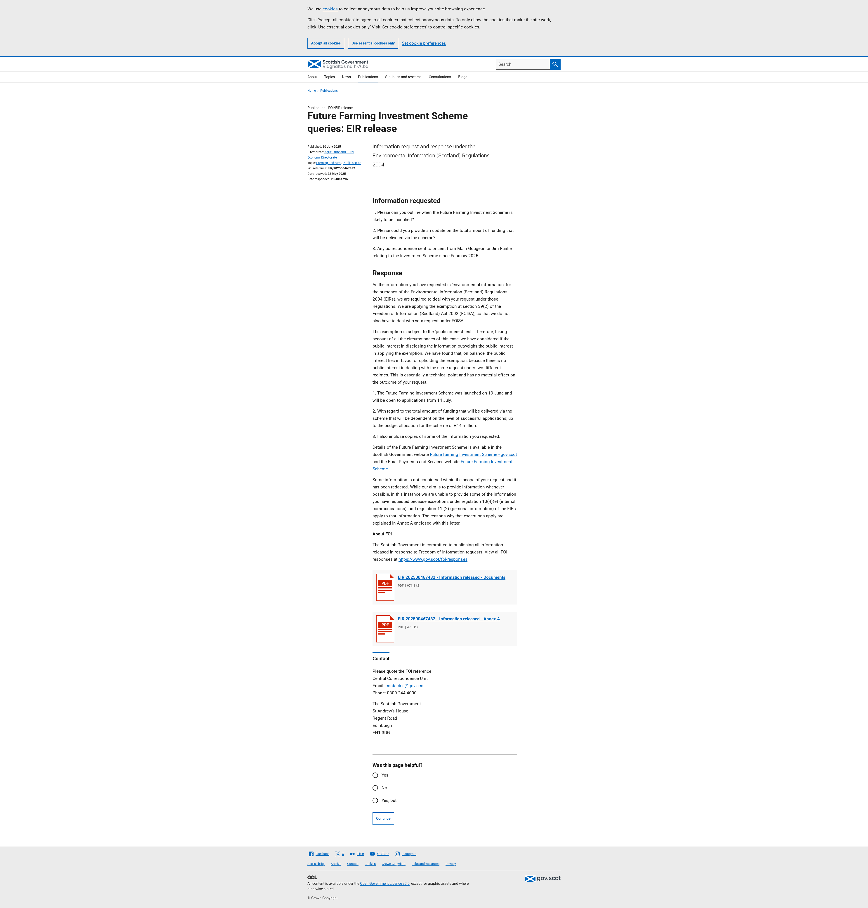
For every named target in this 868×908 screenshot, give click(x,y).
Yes (385, 775)
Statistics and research (403, 77)
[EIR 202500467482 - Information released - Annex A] (385, 628)
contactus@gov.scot (405, 685)
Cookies (370, 864)
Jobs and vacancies (425, 864)
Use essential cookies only (373, 43)
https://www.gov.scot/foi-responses (433, 559)
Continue (383, 818)
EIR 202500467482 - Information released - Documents (451, 577)
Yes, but (389, 800)
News (346, 77)
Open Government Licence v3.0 (385, 883)
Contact (353, 864)
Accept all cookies (326, 43)
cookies (330, 9)
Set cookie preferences (424, 43)
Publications (368, 77)
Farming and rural (328, 163)
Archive (336, 864)
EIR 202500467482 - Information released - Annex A (449, 618)
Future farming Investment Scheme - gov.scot (473, 454)
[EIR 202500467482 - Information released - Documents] (385, 587)
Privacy (451, 864)
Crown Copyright (394, 864)
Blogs (462, 77)
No (384, 787)
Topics (329, 77)
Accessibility (316, 864)
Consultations (440, 77)
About (312, 77)
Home (311, 90)
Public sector (352, 163)
